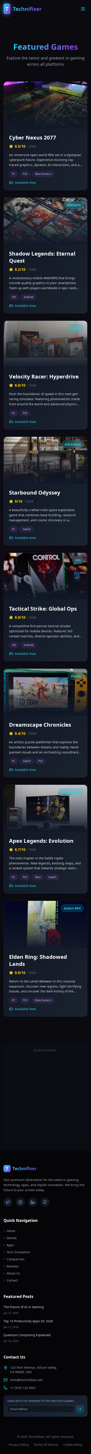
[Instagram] (20, 1202)
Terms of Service (46, 1445)
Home (11, 1231)
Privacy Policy (18, 1445)
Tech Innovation (18, 1252)
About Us (13, 1273)
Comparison (16, 1259)
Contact (12, 1280)
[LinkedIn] (32, 1202)
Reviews (13, 1266)
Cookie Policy (72, 1445)
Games (12, 1238)
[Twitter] (8, 1202)
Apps (10, 1245)
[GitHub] (45, 1202)
